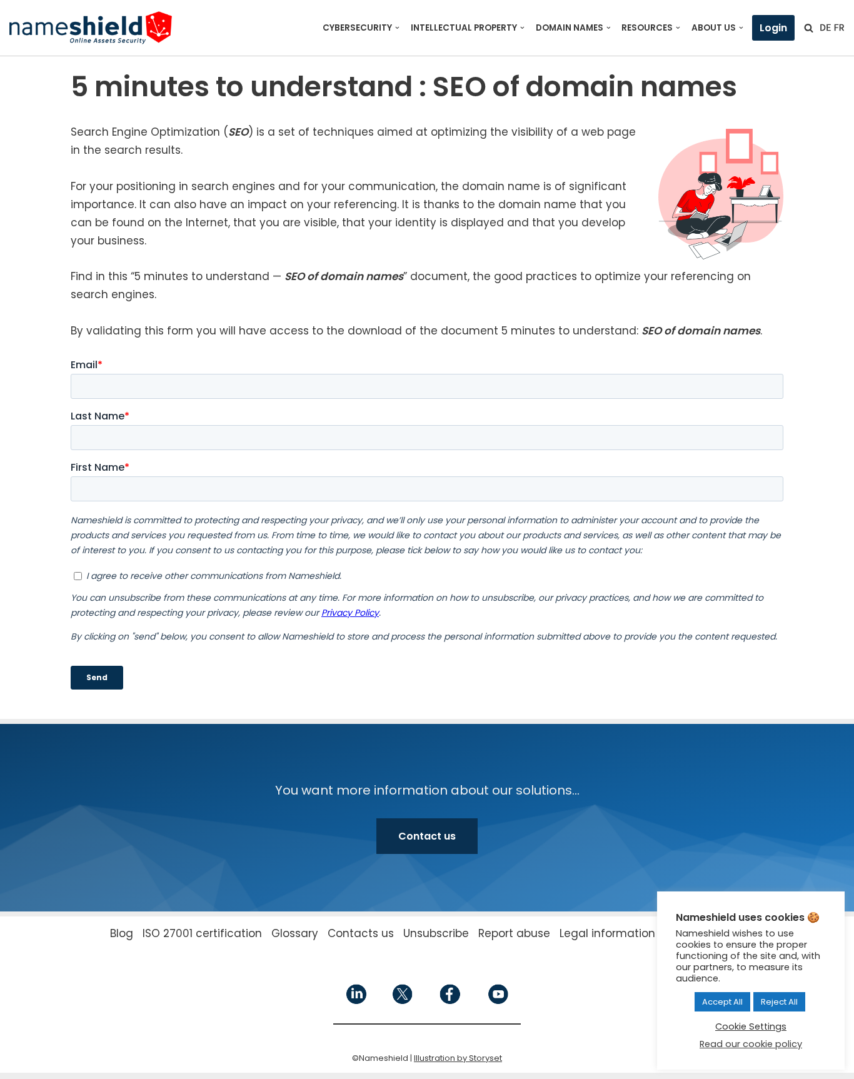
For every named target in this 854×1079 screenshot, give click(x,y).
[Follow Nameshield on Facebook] (450, 1001)
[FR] (839, 27)
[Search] (808, 28)
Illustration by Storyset (458, 1058)
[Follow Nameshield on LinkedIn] (356, 1001)
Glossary (294, 933)
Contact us (427, 836)
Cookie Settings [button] (750, 1026)
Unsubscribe (436, 933)
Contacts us (361, 933)
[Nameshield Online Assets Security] (90, 27)
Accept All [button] (722, 1002)
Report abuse (514, 933)
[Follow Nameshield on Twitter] (403, 1001)
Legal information (607, 933)
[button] (397, 28)
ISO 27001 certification (202, 933)
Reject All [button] (779, 1002)
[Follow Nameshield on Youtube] (497, 1001)
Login (773, 28)
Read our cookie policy (751, 1044)
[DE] (825, 27)
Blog (121, 933)
